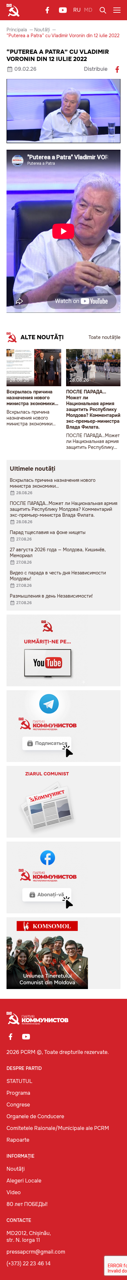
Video (14, 1192)
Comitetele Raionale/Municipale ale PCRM (58, 1128)
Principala (17, 30)
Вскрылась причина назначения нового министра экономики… (32, 397)
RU (77, 10)
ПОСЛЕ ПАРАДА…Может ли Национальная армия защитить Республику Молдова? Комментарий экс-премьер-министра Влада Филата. (93, 409)
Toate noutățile (104, 337)
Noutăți (42, 30)
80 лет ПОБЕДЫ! (27, 1204)
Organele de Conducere (35, 1116)
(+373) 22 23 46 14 (28, 1263)
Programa (18, 1093)
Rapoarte (18, 1139)
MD (88, 10)
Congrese (18, 1104)
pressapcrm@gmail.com (36, 1251)
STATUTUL (19, 1081)
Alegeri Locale (24, 1180)
